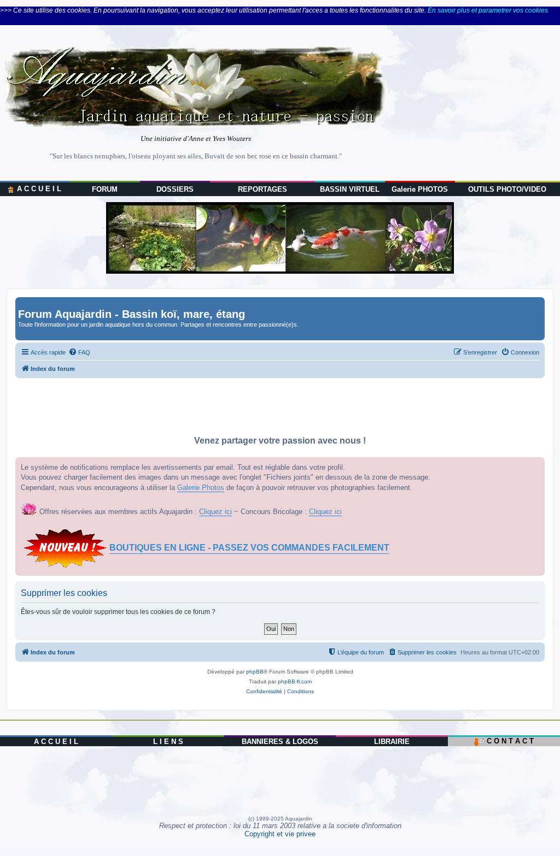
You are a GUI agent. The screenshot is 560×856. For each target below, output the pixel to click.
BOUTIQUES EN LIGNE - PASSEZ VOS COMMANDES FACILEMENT (249, 547)
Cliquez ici (215, 511)
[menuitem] (79, 352)
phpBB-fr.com (295, 681)
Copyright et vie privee (280, 834)
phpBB (255, 672)
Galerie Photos (200, 487)
